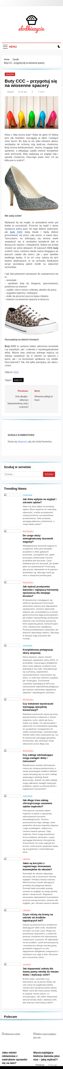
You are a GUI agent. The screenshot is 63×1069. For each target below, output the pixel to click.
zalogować (22, 441)
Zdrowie (27, 495)
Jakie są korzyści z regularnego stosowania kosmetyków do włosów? (37, 866)
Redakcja (40, 1065)
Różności (28, 531)
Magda (10, 92)
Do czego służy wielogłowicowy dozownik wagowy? (38, 538)
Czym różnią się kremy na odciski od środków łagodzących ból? (38, 917)
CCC (16, 372)
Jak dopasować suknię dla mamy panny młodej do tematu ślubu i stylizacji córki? (41, 971)
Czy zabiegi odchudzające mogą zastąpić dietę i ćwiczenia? (38, 758)
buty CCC (16, 232)
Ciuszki (10, 74)
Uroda (26, 859)
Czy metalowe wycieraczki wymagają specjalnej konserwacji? (38, 706)
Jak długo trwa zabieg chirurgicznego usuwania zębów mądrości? (37, 803)
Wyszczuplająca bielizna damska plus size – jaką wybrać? (46, 1056)
